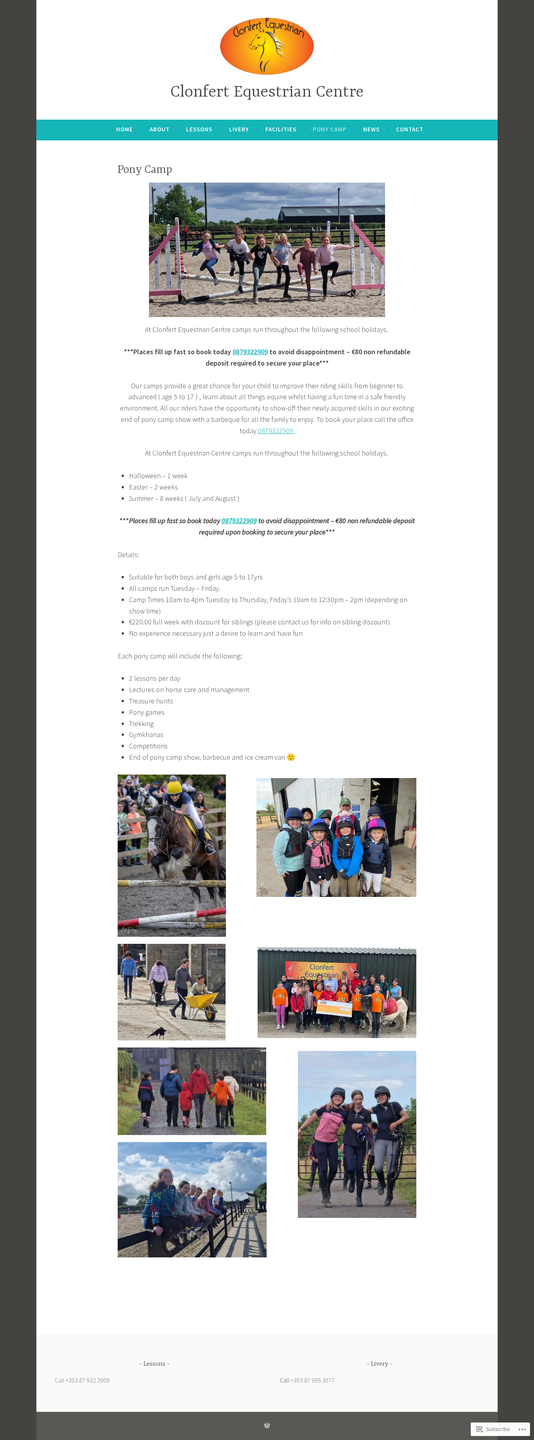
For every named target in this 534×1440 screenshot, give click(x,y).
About (160, 129)
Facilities (280, 129)
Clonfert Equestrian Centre (267, 92)
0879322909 (250, 351)
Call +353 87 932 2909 (82, 1380)
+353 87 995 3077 (313, 1380)
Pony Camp (329, 129)
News (371, 129)
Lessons (199, 129)
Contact (409, 129)
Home (124, 129)
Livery (239, 129)
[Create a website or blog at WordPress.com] (267, 1425)
